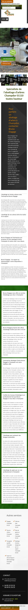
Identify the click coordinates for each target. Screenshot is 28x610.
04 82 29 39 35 (6, 3)
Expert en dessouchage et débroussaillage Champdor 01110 (10, 559)
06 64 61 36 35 (15, 3)
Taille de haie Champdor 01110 (17, 524)
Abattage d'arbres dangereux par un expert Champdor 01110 (17, 547)
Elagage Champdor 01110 (9, 523)
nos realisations (8, 58)
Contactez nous (6, 63)
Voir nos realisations (7, 1)
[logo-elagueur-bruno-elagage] (9, 12)
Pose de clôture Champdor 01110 (9, 533)
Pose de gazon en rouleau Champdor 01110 (17, 534)
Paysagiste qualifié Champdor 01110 (9, 544)
